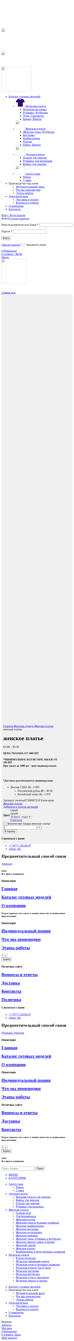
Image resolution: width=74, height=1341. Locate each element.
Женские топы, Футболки (39, 131)
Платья (27, 141)
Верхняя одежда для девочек (33, 1196)
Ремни (27, 177)
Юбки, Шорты (32, 144)
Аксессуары (32, 173)
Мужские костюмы (34, 109)
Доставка (10, 983)
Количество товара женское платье (29, 823)
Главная (8, 726)
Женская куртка (25, 1219)
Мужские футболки (28, 1274)
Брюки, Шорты (32, 119)
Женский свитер (26, 1245)
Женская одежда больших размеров (37, 1222)
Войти (6, 238)
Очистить (16, 820)
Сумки (27, 180)
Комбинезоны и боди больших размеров (40, 1251)
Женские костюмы (27, 1229)
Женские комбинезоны (30, 1225)
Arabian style (23, 1213)
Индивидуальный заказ (30, 186)
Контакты (11, 991)
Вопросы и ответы (27, 202)
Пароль (7, 231)
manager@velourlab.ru (17, 61)
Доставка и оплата (27, 199)
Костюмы (29, 135)
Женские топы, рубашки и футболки (38, 1238)
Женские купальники (29, 1232)
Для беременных (26, 1216)
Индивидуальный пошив (26, 931)
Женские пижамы (27, 1235)
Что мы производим (28, 189)
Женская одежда (35, 128)
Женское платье (44, 726)
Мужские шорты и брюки (31, 1280)
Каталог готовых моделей (26, 897)
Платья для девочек (35, 157)
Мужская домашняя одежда (32, 1261)
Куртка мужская (26, 1258)
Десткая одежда (35, 154)
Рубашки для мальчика (30, 1206)
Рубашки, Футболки (35, 112)
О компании (13, 905)
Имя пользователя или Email (19, 224)
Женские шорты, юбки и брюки (35, 1242)
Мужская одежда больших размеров (38, 1264)
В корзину (10, 831)
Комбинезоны (31, 138)
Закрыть (6, 1325)
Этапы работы (24, 193)
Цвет (6, 815)
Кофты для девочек (35, 164)
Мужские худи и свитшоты (32, 1277)
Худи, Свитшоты (33, 115)
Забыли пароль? (11, 244)
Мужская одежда (35, 106)
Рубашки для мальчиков (37, 160)
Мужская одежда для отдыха (33, 1267)
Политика (11, 999)
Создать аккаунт (19, 218)
